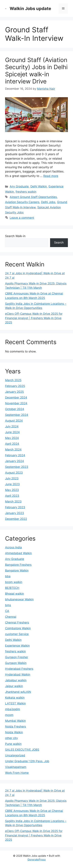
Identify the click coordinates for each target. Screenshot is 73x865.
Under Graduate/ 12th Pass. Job (27, 761)
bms (8, 605)
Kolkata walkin (15, 697)
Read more (50, 176)
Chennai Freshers (17, 622)
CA (7, 611)
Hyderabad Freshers (19, 668)
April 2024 (12, 443)
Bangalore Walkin (17, 570)
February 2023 (15, 507)
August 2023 (14, 472)
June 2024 (12, 432)
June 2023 (12, 484)
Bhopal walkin (14, 593)
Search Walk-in (15, 236)
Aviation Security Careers (22, 202)
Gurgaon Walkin (15, 663)
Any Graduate (19, 186)
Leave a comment (22, 217)
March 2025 (13, 380)
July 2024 (12, 426)
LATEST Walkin (15, 703)
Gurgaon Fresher (16, 657)
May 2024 (12, 438)
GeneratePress (37, 859)
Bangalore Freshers (18, 564)
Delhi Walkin (38, 186)
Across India (13, 547)
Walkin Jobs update (30, 8)
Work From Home (17, 772)
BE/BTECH (12, 588)
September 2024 (16, 415)
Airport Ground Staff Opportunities (33, 197)
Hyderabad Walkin (17, 674)
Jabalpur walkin (15, 680)
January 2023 (14, 513)
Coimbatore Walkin (18, 628)
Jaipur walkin (14, 686)
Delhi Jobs (48, 202)
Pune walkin (13, 744)
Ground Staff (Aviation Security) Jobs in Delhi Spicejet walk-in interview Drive (36, 70)
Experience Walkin (17, 645)
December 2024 (16, 397)
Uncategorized (15, 755)
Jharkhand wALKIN (18, 692)
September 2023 (16, 467)
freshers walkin (26, 191)
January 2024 (14, 461)
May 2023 (12, 490)
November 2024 (16, 403)
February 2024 (15, 455)
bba (8, 576)
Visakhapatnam (15, 767)
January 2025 (14, 391)
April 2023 (12, 495)
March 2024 (13, 449)
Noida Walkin (14, 732)
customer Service (17, 634)
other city (11, 738)
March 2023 (13, 501)
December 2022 (16, 519)
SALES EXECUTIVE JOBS (22, 749)
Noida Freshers (15, 726)
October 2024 (14, 409)
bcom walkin (13, 582)
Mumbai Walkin (15, 720)
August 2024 (14, 420)
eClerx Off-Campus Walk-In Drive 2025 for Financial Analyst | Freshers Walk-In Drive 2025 (33, 318)
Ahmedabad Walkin (18, 553)
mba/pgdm (12, 709)
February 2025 (15, 386)
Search (59, 242)
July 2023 (12, 478)
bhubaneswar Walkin (19, 599)
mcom (9, 715)
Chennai (10, 616)
